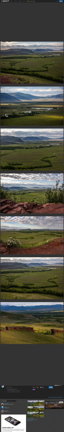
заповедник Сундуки (12, 390)
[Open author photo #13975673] (36, 403)
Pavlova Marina (7, 403)
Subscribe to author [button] (51, 387)
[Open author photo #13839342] (36, 414)
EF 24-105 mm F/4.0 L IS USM (33, 419)
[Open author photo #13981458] (30, 403)
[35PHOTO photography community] (5, 1)
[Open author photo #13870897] (30, 414)
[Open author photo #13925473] (41, 403)
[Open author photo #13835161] (41, 414)
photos (32, 418)
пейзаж (16, 390)
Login (57, 1)
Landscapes (30, 420)
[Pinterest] (34, 389)
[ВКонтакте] (33, 389)
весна (19, 390)
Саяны (8, 390)
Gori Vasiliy (6, 410)
